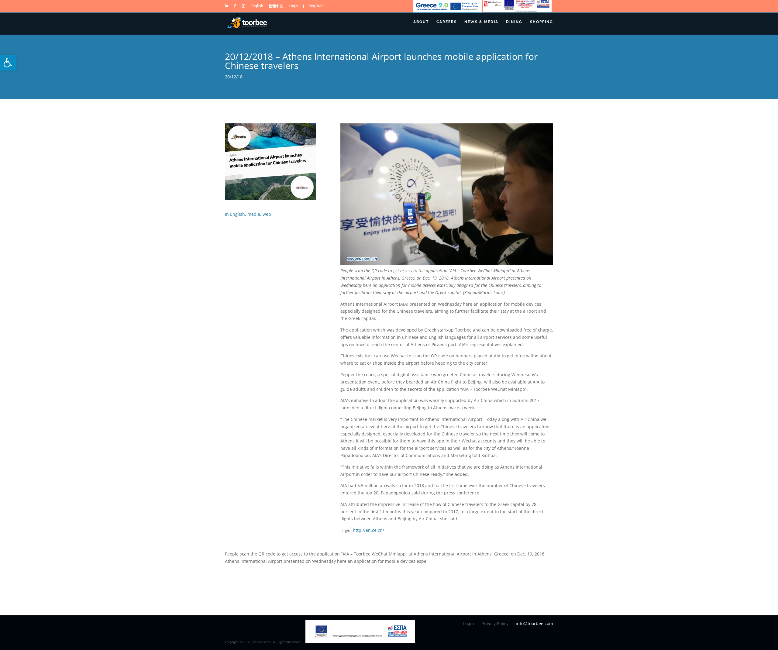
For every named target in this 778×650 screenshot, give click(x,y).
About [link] (421, 22)
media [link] (253, 214)
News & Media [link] (481, 22)
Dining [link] (514, 22)
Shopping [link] (541, 22)
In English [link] (235, 214)
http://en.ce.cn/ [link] (368, 530)
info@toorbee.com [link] (534, 623)
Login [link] (293, 7)
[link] (8, 63)
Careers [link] (446, 22)
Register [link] (315, 7)
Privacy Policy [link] (494, 623)
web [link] (267, 214)
